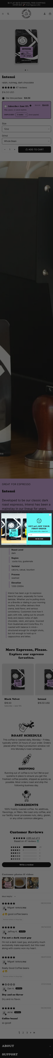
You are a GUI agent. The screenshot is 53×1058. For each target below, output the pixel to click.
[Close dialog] (50, 515)
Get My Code (39, 539)
